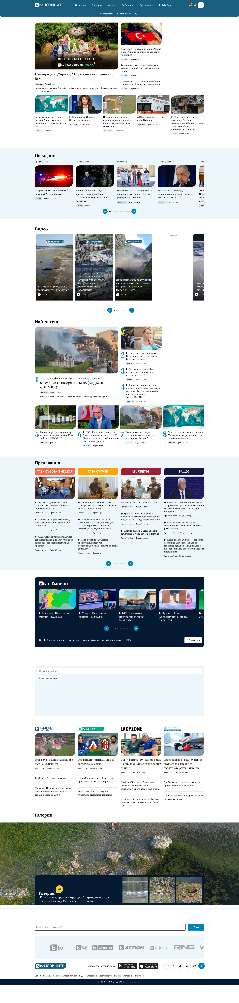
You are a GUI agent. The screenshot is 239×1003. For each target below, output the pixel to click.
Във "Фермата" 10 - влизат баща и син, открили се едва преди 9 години (141, 764)
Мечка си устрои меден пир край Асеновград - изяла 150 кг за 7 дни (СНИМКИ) (57, 435)
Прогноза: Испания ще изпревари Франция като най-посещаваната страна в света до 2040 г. (53, 791)
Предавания (146, 5)
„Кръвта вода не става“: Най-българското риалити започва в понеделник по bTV (52, 505)
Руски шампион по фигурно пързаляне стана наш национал (95, 793)
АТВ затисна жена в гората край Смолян (152, 118)
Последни (80, 5)
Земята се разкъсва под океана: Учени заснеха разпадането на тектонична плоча (50, 121)
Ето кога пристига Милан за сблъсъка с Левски (96, 762)
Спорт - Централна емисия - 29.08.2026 (93, 615)
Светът (112, 5)
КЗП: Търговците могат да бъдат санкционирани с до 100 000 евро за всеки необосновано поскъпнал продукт (101, 437)
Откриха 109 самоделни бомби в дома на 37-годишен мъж (53, 192)
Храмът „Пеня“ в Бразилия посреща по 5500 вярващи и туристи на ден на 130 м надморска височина (140, 516)
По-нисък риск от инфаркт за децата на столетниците (183, 797)
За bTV (38, 976)
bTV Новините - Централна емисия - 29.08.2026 (132, 616)
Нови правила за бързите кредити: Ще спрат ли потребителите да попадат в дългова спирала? (98, 544)
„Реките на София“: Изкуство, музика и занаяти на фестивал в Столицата (52, 522)
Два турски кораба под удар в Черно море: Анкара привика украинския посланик (141, 51)
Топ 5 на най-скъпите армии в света (54, 778)
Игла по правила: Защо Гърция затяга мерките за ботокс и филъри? (140, 532)
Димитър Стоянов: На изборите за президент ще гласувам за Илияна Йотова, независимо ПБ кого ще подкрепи (184, 507)
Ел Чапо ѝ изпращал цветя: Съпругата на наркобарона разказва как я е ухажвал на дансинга (91, 195)
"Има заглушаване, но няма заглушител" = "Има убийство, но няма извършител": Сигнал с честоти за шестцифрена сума (96, 524)
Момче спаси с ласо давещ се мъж (139, 502)
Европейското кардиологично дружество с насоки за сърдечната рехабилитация (183, 764)
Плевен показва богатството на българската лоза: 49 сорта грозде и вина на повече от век (97, 505)
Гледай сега (194, 640)
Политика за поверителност (65, 976)
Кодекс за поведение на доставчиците (95, 976)
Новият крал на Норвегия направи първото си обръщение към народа (141, 82)
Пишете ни (139, 976)
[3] (190, 5)
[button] (105, 211)
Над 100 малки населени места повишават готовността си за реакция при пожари (134, 194)
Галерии (44, 815)
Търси (196, 927)
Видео (136, 14)
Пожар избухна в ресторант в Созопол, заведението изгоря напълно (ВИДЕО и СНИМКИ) (71, 382)
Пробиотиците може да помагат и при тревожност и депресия (182, 784)
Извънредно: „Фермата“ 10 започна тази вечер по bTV (74, 76)
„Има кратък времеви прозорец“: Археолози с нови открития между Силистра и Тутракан (75, 899)
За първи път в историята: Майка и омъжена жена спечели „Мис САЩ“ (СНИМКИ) (140, 802)
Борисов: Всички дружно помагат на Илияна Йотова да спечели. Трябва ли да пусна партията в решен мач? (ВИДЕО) (143, 390)
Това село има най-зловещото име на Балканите (54, 762)
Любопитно (127, 5)
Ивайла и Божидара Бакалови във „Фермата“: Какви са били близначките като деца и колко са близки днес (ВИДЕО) (139, 785)
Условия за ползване (123, 976)
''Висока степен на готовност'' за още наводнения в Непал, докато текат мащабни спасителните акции (187, 122)
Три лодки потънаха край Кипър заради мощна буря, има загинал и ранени (140, 67)
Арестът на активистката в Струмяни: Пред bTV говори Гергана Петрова (142, 355)
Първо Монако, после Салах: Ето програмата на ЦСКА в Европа (95, 779)
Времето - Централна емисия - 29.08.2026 (54, 615)
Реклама (47, 976)
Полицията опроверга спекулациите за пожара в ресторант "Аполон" (140, 435)
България (97, 5)
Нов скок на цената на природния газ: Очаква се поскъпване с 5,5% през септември (117, 121)
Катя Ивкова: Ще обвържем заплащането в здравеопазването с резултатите (183, 525)
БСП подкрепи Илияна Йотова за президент (82, 118)
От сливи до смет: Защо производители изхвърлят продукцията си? (141, 371)
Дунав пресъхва (106, 14)
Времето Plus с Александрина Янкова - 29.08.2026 (174, 616)
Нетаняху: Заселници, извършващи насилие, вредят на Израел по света (176, 194)
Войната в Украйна (124, 14)
